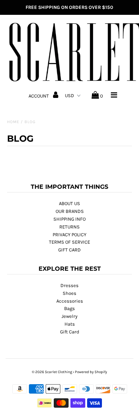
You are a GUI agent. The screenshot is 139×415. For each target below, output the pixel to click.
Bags (69, 308)
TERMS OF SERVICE (69, 242)
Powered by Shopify (91, 372)
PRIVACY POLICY (69, 234)
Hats (69, 324)
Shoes (69, 293)
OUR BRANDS (70, 211)
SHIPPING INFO (69, 219)
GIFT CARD (69, 250)
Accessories (69, 301)
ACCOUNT (39, 96)
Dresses (69, 285)
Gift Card (69, 332)
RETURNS (69, 227)
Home (13, 121)
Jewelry (69, 316)
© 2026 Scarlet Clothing (52, 372)
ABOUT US (69, 203)
